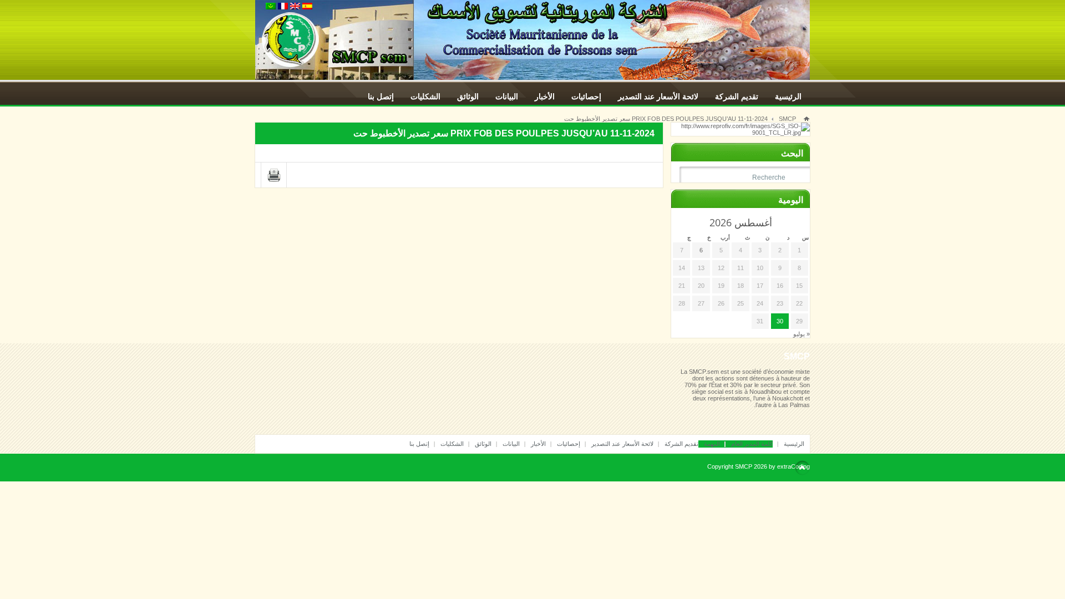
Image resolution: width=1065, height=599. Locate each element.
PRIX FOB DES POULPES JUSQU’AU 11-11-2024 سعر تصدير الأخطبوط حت (666, 118)
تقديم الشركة (736, 96)
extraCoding (793, 466)
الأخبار (545, 96)
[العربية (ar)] (271, 7)
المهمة (712, 443)
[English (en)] (295, 7)
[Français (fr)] (283, 7)
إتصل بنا (381, 96)
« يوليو (801, 334)
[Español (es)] (307, 7)
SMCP (787, 118)
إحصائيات (586, 96)
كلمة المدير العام (752, 443)
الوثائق (468, 96)
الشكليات (425, 96)
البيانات (506, 96)
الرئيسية (788, 96)
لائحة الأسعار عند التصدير (658, 96)
